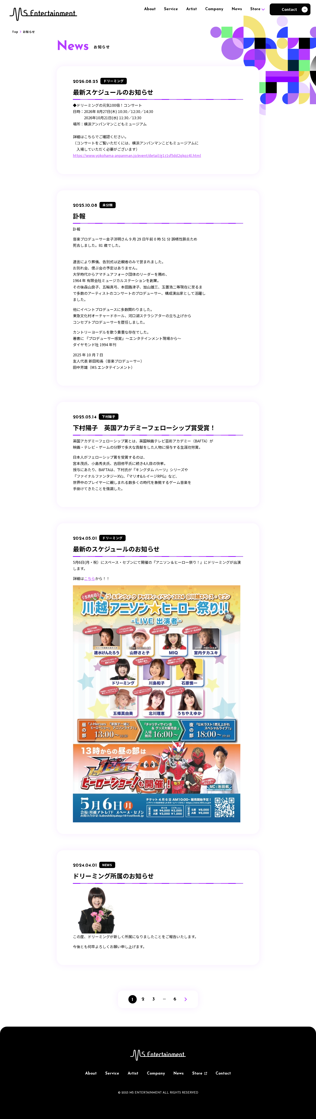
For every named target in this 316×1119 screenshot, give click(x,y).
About (150, 9)
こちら (89, 578)
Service (171, 9)
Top (15, 32)
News (237, 9)
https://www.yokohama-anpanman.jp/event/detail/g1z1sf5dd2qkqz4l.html (137, 155)
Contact (223, 1073)
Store (255, 9)
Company (214, 9)
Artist (191, 9)
